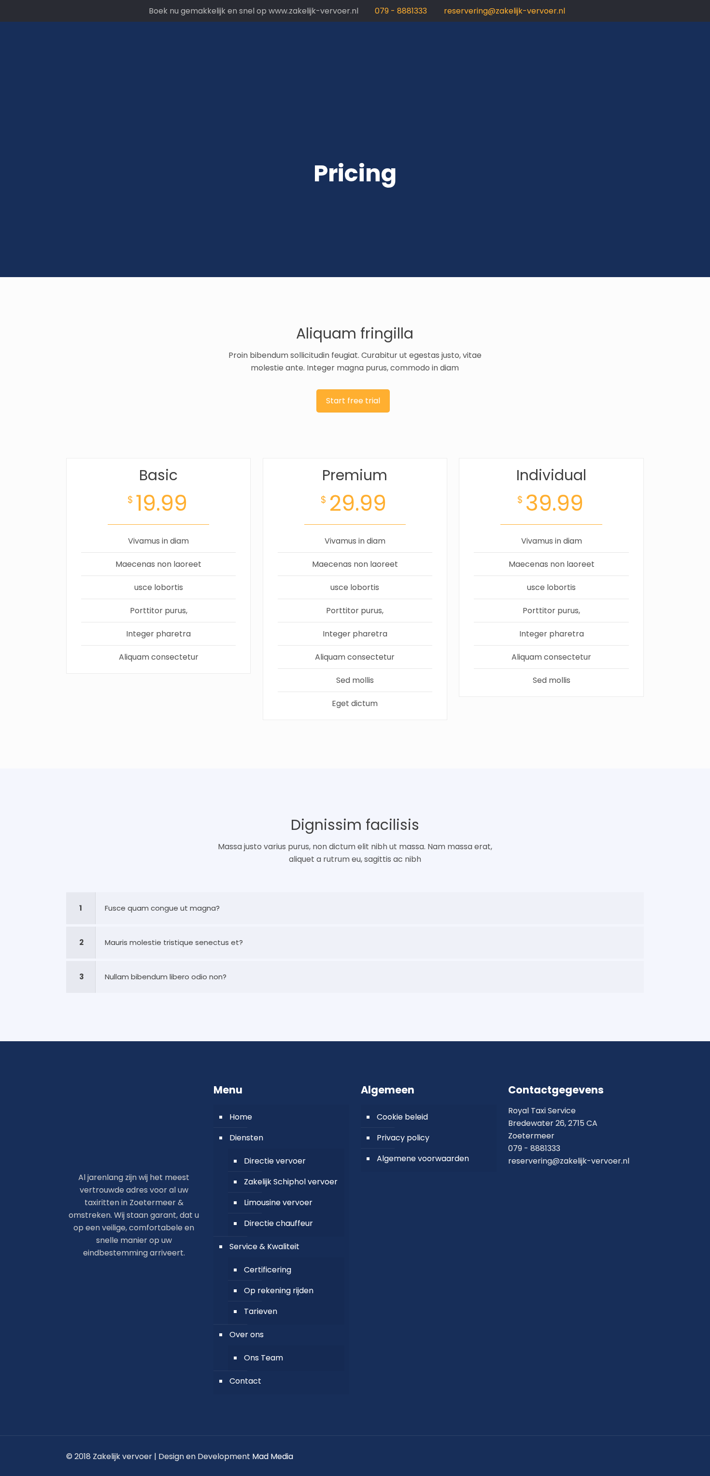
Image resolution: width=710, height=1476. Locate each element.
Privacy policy (403, 1137)
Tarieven (260, 1311)
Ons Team (263, 1357)
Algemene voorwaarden (423, 1158)
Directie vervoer (275, 1160)
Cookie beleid (402, 1116)
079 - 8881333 (401, 10)
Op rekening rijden (278, 1290)
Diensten (246, 1137)
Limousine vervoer (278, 1202)
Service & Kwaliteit (264, 1246)
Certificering (267, 1269)
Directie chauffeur (278, 1223)
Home (240, 1116)
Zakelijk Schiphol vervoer (291, 1181)
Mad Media (272, 1456)
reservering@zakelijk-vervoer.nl (504, 10)
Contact (245, 1381)
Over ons (246, 1334)
